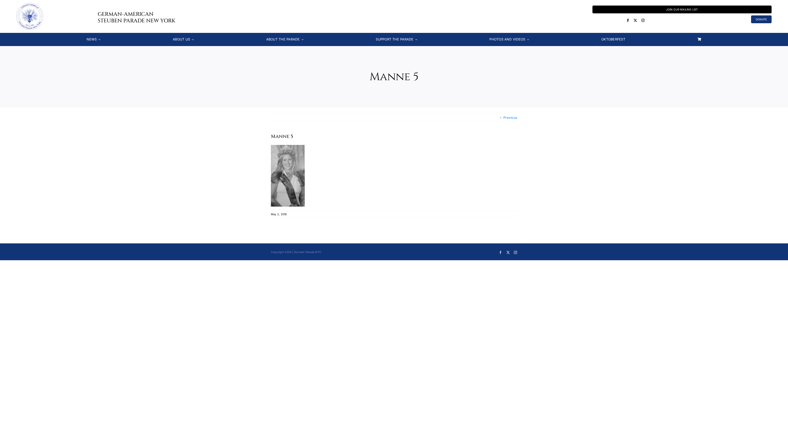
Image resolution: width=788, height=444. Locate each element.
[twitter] (635, 20)
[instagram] (643, 20)
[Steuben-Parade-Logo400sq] (29, 5)
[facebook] (628, 20)
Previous (510, 118)
